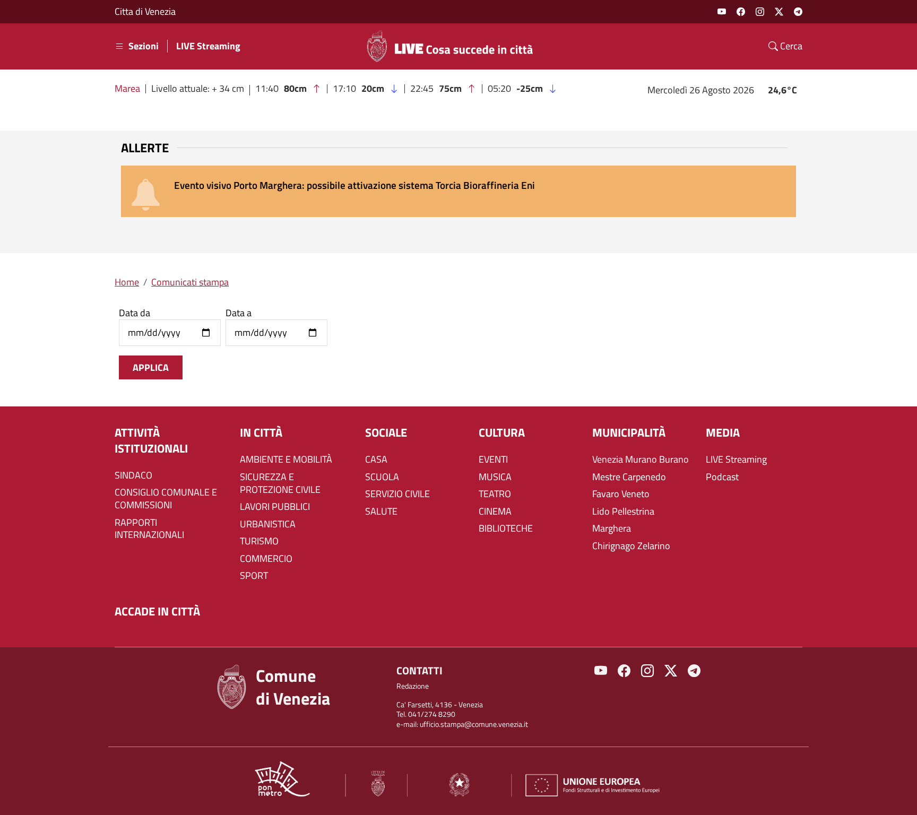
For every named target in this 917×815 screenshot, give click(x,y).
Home (127, 282)
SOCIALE (386, 432)
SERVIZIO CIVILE (397, 494)
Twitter (779, 11)
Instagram (760, 11)
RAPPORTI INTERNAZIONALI (149, 529)
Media (723, 432)
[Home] (454, 46)
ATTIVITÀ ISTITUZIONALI (151, 440)
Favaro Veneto (621, 494)
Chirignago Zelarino (631, 546)
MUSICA (495, 477)
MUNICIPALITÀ (628, 432)
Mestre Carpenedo (629, 477)
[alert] (458, 191)
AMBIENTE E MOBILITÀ (286, 459)
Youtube (721, 11)
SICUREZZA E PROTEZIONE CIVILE (280, 483)
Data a (239, 313)
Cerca (790, 46)
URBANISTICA (268, 524)
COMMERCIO (266, 558)
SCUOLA (382, 477)
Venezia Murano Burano (640, 459)
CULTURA (502, 432)
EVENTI (493, 459)
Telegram (798, 11)
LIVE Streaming (208, 46)
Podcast (722, 477)
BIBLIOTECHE (506, 528)
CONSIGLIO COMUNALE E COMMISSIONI (166, 498)
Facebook (741, 11)
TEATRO (495, 494)
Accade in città (157, 611)
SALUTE (381, 511)
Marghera (611, 528)
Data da (134, 313)
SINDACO (133, 475)
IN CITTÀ (261, 432)
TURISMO (259, 541)
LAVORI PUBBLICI (275, 506)
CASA (376, 459)
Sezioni (143, 46)
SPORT (254, 575)
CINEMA (495, 511)
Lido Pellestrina (623, 511)
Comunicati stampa (190, 282)
